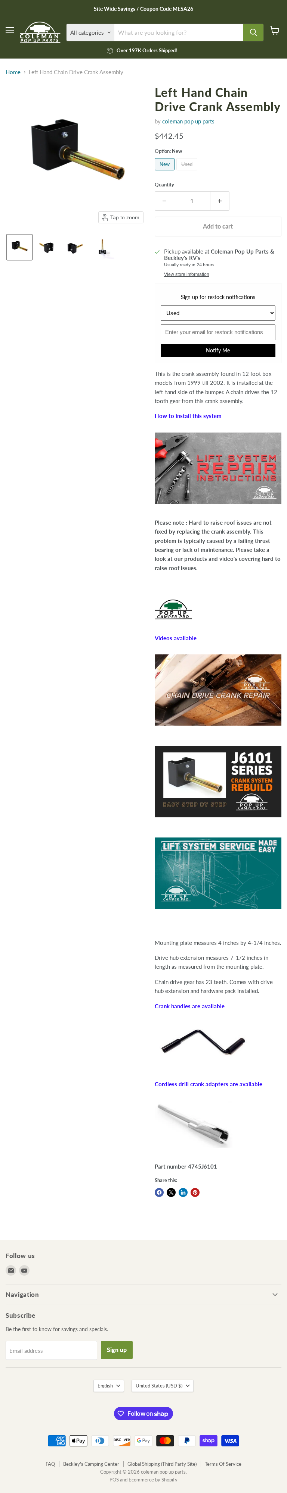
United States (159, 1386)
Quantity (164, 185)
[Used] (187, 172)
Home (13, 72)
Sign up (117, 1349)
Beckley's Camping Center (91, 1464)
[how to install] (218, 729)
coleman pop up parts (188, 121)
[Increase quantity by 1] (219, 201)
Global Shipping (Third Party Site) (162, 1464)
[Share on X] (171, 1192)
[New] (165, 172)
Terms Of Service (223, 1464)
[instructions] (218, 507)
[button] (19, 247)
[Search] (253, 32)
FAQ (50, 1464)
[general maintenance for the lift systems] (218, 912)
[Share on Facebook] (159, 1192)
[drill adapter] (193, 1151)
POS (114, 1480)
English (105, 1386)
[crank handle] (204, 1069)
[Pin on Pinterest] (195, 1192)
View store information (186, 274)
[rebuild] (218, 821)
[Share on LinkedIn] (183, 1192)
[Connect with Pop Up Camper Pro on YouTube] (173, 623)
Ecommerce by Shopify (153, 1480)
